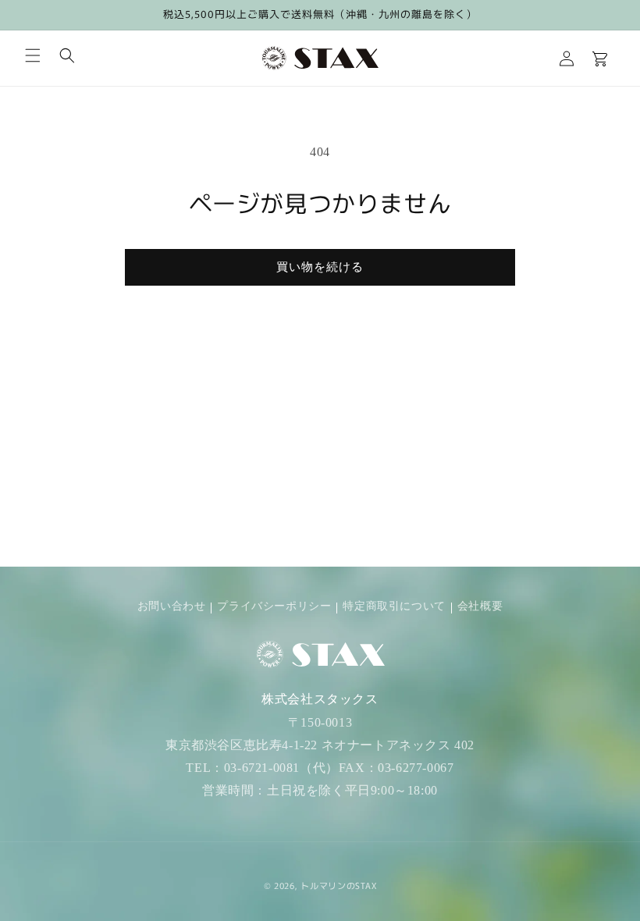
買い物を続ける (320, 267)
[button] (33, 55)
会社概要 (480, 606)
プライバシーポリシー (274, 606)
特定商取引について (394, 606)
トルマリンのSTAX (338, 885)
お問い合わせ (171, 606)
